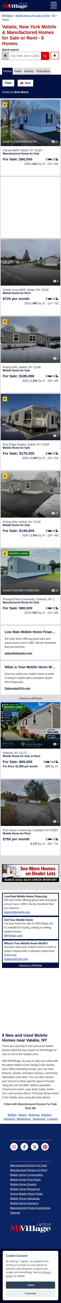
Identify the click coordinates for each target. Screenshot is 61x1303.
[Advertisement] (30, 207)
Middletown (24, 1119)
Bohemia (34, 1115)
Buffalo (12, 1115)
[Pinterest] (45, 1147)
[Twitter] (34, 1147)
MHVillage (7, 15)
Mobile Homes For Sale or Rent (32, 15)
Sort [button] (27, 83)
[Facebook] (24, 1147)
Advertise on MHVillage (30, 698)
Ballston (46, 1115)
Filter (8, 83)
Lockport (52, 1119)
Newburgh (39, 1119)
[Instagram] (14, 1147)
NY (53, 15)
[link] (17, 159)
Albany (22, 1115)
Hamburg (9, 1119)
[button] (5, 56)
